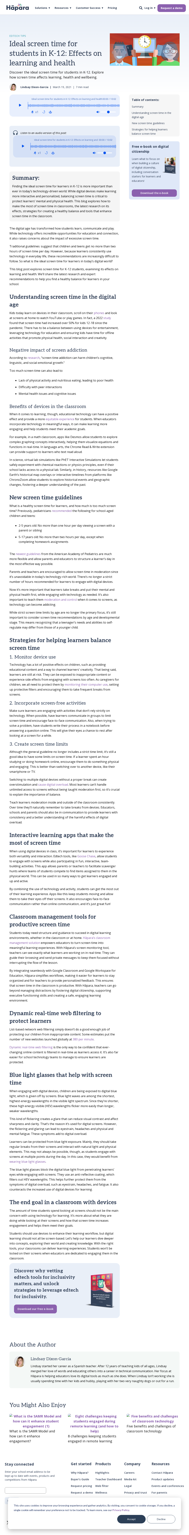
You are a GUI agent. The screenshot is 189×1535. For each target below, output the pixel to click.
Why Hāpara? (79, 1472)
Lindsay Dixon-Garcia (51, 1359)
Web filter (102, 1486)
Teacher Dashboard (108, 1479)
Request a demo (172, 8)
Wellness (101, 1492)
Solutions (41, 8)
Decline (161, 1519)
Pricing (112, 8)
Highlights (102, 1472)
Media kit (130, 1479)
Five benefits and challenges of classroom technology (151, 1428)
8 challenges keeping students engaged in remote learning (92, 1438)
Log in (149, 8)
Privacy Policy (120, 1510)
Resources (61, 8)
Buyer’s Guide (80, 1479)
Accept (131, 1519)
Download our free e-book (35, 1309)
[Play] (20, 105)
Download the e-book (154, 193)
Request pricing (81, 1486)
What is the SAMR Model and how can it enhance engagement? (32, 1436)
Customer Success (88, 8)
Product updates (163, 1479)
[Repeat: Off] (44, 112)
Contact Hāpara (162, 1472)
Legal (128, 1486)
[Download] (50, 112)
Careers (129, 1472)
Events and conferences (168, 1486)
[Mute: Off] (98, 112)
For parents (159, 1492)
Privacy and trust (135, 1492)
